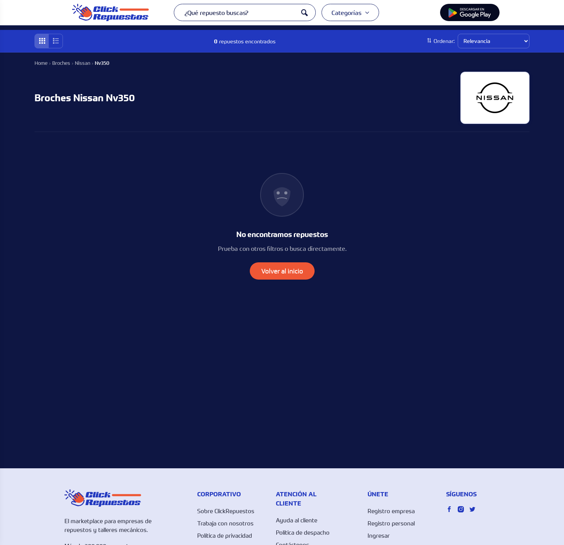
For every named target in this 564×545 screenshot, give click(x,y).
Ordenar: (444, 40)
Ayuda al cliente (296, 520)
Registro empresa (391, 511)
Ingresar (379, 535)
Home (41, 63)
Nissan (82, 63)
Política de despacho (303, 532)
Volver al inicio (282, 271)
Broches (61, 63)
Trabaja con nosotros (225, 523)
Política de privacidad (224, 535)
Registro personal (391, 523)
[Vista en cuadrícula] (42, 41)
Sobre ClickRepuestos (225, 511)
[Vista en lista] (56, 41)
